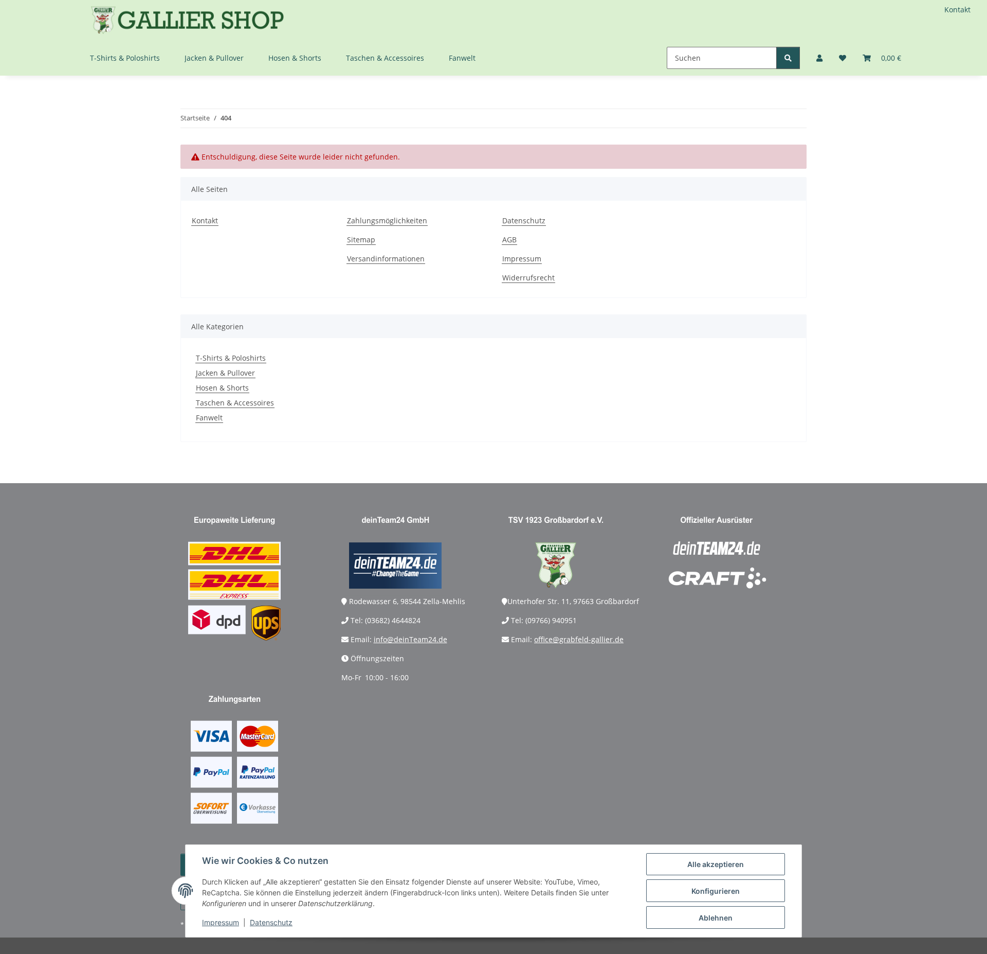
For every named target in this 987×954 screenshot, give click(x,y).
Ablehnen (716, 917)
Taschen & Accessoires (235, 403)
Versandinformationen (386, 258)
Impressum (220, 922)
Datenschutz (271, 922)
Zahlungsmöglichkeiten (387, 220)
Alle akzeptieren (715, 864)
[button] (819, 58)
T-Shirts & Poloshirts (231, 358)
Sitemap (361, 239)
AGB (509, 239)
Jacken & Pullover (225, 373)
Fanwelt (209, 417)
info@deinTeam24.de (410, 639)
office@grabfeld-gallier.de (579, 639)
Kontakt (957, 9)
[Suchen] (788, 58)
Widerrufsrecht (528, 277)
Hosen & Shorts (222, 388)
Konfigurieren (715, 891)
